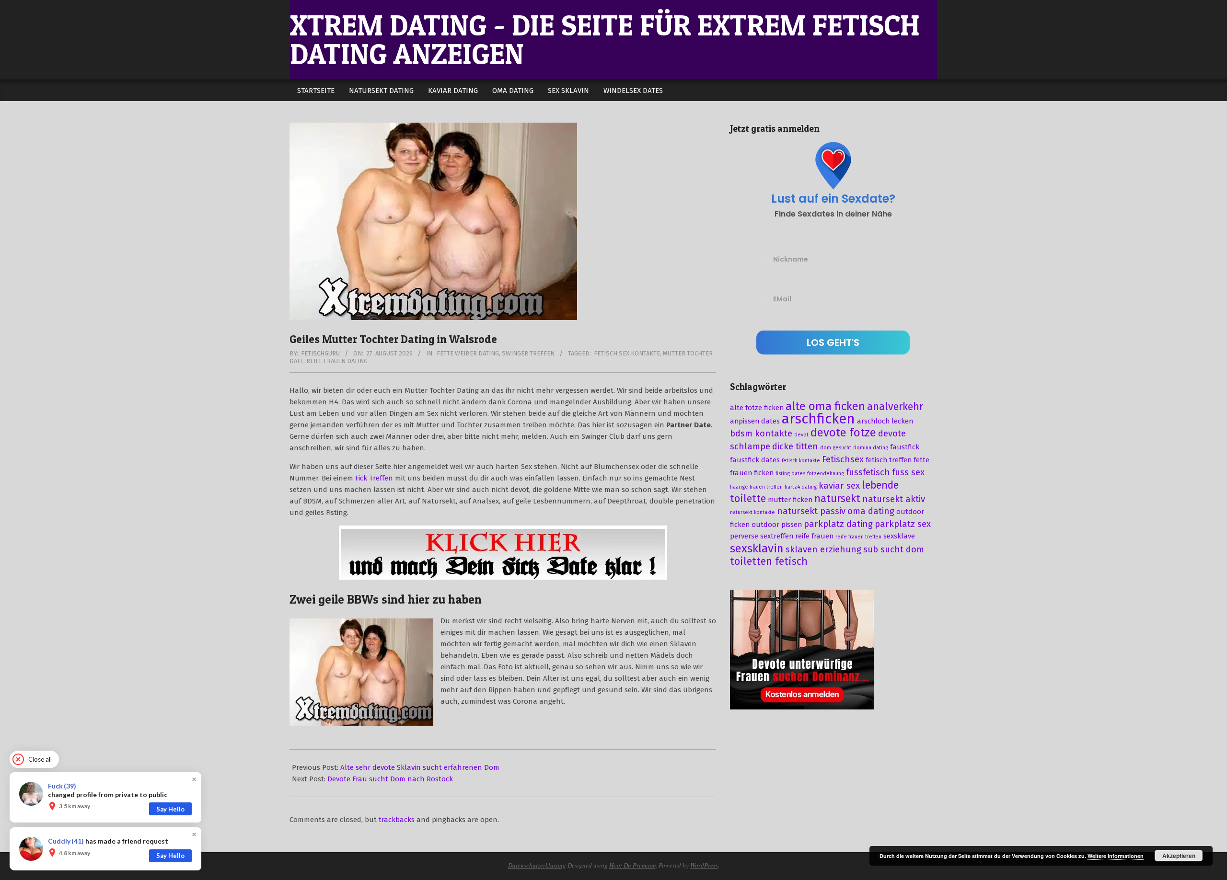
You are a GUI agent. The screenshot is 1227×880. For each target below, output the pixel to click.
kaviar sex (839, 485)
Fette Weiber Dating (468, 353)
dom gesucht (835, 448)
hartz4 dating (801, 487)
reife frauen (814, 536)
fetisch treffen (889, 460)
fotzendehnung (825, 473)
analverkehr (895, 406)
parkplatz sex (903, 524)
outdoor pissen (777, 524)
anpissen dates (755, 421)
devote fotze (843, 432)
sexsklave (899, 536)
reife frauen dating (337, 361)
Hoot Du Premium (632, 865)
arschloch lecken (885, 421)
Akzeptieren (1178, 855)
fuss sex (908, 472)
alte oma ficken (825, 406)
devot (801, 435)
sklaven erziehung (823, 549)
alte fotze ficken (757, 407)
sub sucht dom (893, 549)
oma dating (870, 511)
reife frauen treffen (858, 537)
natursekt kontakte (752, 512)
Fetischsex (843, 459)
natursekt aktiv (893, 499)
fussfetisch (868, 472)
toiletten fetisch (769, 561)
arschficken (818, 419)
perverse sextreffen (761, 536)
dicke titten (795, 446)
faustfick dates (755, 460)
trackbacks (397, 819)
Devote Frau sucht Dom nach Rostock (390, 779)
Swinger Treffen (528, 353)
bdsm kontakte (761, 433)
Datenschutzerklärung (537, 865)
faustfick (904, 447)
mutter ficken (790, 499)
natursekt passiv (811, 511)
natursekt (837, 498)
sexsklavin (757, 548)
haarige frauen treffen (756, 487)
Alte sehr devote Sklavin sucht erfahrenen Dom (419, 767)
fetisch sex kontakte (627, 353)
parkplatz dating (838, 524)
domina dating (870, 448)
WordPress (704, 865)
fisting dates (790, 473)
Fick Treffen (374, 478)
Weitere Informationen (1116, 855)
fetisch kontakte (801, 460)
